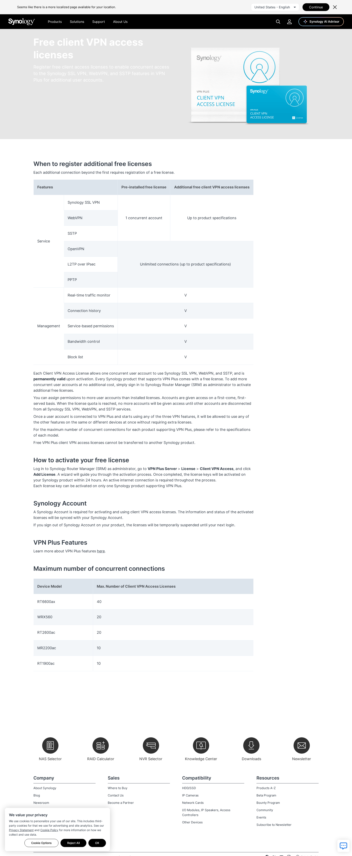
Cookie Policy (49, 830)
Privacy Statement (21, 830)
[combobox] (275, 7)
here (101, 551)
